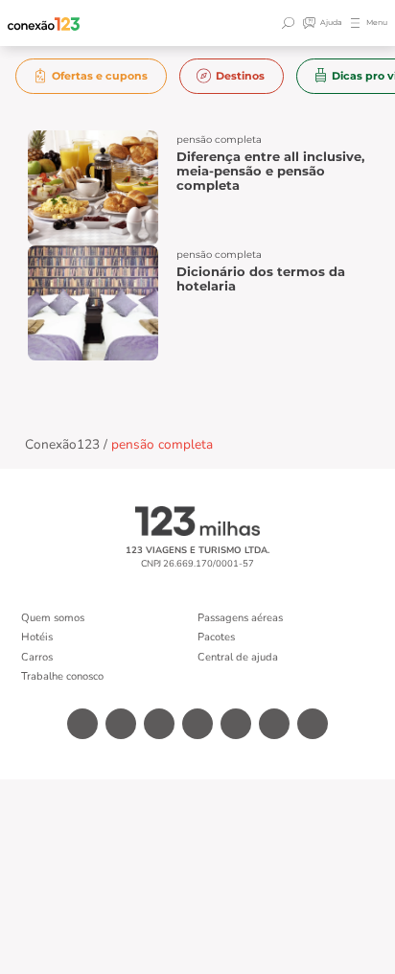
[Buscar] (290, 23)
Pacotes (216, 637)
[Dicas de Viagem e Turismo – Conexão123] (44, 23)
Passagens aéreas (240, 618)
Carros (37, 657)
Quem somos (52, 618)
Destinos (240, 75)
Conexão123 (62, 444)
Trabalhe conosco (62, 676)
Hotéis (37, 637)
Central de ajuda (238, 657)
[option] (92, 76)
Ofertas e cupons (100, 75)
